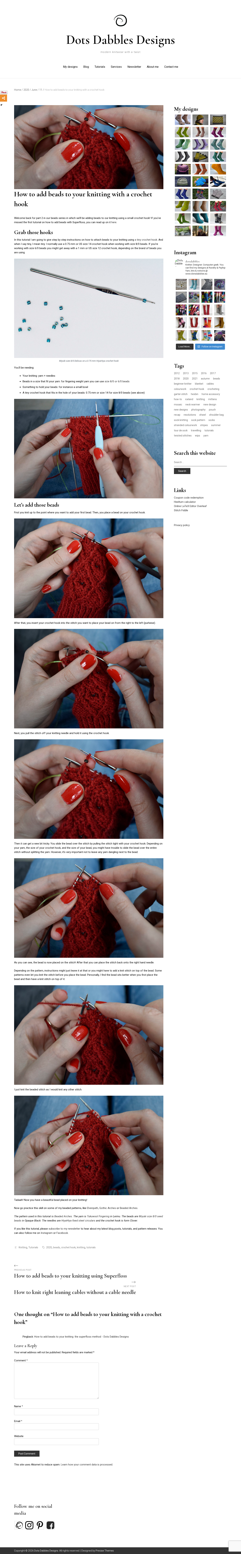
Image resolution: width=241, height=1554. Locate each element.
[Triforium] (183, 144)
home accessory (211, 394)
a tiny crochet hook (146, 239)
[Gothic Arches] (218, 206)
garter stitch (181, 394)
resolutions (190, 414)
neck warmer (192, 404)
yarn (205, 435)
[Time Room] (183, 194)
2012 (177, 373)
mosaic (178, 404)
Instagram (47, 1233)
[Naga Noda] (200, 231)
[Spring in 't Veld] (183, 231)
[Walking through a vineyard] (218, 231)
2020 (27, 89)
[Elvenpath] (200, 144)
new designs (181, 409)
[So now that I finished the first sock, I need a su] (206, 284)
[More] (3, 98)
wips (197, 435)
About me (153, 66)
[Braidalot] (218, 132)
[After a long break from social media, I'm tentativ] (219, 335)
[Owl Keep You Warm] (183, 181)
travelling (196, 430)
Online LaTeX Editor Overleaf (190, 506)
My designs (70, 66)
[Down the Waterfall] (200, 218)
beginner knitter (183, 383)
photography (198, 409)
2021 (195, 378)
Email (18, 1421)
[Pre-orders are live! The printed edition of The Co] (181, 310)
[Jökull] (218, 218)
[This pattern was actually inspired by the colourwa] (181, 322)
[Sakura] (218, 194)
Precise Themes (105, 1550)
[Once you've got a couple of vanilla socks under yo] (181, 335)
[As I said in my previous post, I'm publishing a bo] (206, 335)
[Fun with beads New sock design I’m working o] (181, 297)
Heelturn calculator (185, 501)
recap (177, 414)
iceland (189, 399)
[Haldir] (200, 157)
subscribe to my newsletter (64, 1228)
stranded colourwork (185, 425)
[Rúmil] (218, 119)
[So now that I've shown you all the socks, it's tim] (194, 310)
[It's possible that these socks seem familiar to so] (219, 322)
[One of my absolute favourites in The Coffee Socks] (206, 322)
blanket (199, 383)
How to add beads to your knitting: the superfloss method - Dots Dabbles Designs (81, 1336)
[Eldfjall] (200, 169)
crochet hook (68, 1247)
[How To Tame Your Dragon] (183, 206)
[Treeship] (218, 144)
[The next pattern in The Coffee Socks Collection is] (194, 335)
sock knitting (181, 420)
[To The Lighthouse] (218, 181)
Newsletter (134, 66)
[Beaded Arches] (200, 181)
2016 (204, 373)
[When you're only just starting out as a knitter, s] (219, 297)
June (35, 89)
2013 (186, 373)
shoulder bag (216, 414)
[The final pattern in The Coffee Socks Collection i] (206, 310)
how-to (178, 399)
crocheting (213, 389)
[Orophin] (200, 119)
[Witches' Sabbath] (183, 119)
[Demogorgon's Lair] (218, 157)
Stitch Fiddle (181, 510)
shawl (202, 414)
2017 (213, 373)
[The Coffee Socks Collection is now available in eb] (206, 297)
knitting (81, 1247)
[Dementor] (183, 157)
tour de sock (181, 430)
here (113, 222)
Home (18, 89)
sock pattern (198, 420)
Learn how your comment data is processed (86, 1464)
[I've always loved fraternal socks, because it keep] (194, 322)
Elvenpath (92, 1208)
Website (18, 1436)
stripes (204, 425)
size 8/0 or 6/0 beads (117, 381)
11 (41, 89)
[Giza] (183, 218)
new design (209, 404)
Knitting (23, 1247)
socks (212, 420)
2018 (177, 378)
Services (116, 66)
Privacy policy (182, 525)
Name (18, 1406)
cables (210, 383)
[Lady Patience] (200, 132)
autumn (205, 378)
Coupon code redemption (189, 497)
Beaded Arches (128, 1208)
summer (216, 425)
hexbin (194, 394)
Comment (21, 1360)
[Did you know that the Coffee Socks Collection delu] (194, 297)
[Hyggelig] (200, 206)
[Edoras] (218, 169)
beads (56, 1247)
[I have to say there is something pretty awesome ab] (219, 284)
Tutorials (100, 66)
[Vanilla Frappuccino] (200, 194)
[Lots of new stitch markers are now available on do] (181, 284)
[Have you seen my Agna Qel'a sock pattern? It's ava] (194, 284)
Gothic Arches (107, 1208)
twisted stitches (183, 435)
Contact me (171, 66)
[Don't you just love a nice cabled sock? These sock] (219, 310)
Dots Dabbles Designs (120, 39)
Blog (86, 66)
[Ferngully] (183, 132)
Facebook (62, 1233)
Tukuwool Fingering (98, 1216)
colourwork (180, 389)
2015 (195, 373)
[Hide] (1, 105)
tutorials (91, 1247)
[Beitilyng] (183, 169)
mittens (212, 399)
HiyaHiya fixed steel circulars (78, 1220)
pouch (212, 409)
